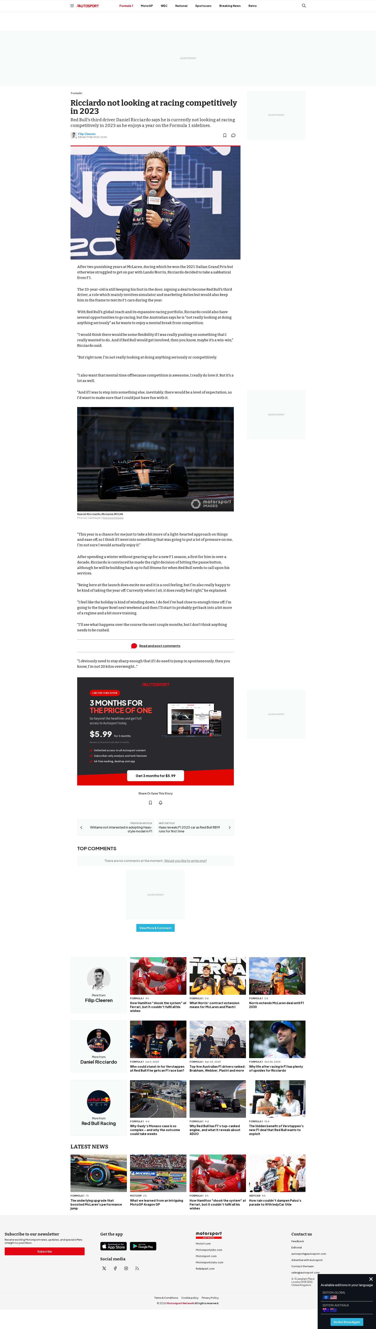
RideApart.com (205, 1268)
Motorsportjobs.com (209, 1249)
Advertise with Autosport (307, 1260)
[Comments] (234, 135)
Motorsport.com (206, 1256)
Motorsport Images (113, 518)
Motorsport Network (180, 1303)
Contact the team (302, 1266)
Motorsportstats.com (209, 1262)
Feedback (297, 1241)
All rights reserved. (206, 1303)
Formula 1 (126, 5)
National (181, 5)
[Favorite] (225, 135)
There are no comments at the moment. (155, 861)
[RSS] (137, 1268)
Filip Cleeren (87, 133)
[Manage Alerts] (160, 803)
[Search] (304, 6)
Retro (253, 5)
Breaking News (230, 5)
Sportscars (203, 5)
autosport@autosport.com (308, 1253)
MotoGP (147, 5)
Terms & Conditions (166, 1297)
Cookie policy (190, 1297)
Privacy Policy (210, 1297)
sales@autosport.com (305, 1272)
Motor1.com (203, 1243)
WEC (164, 5)
